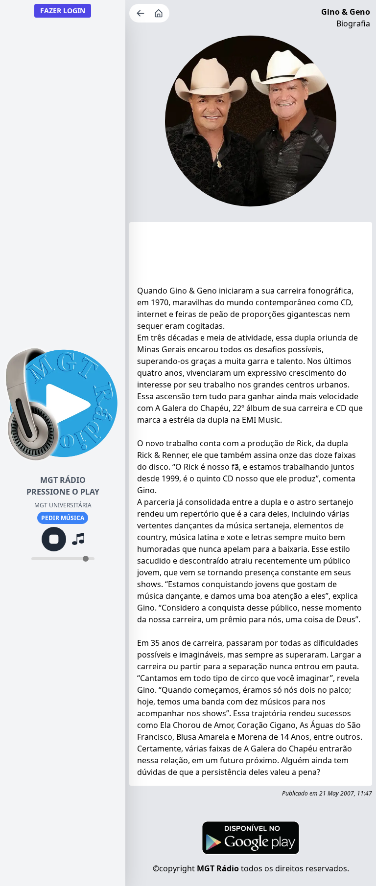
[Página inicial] (159, 13)
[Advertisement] (250, 256)
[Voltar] (141, 13)
